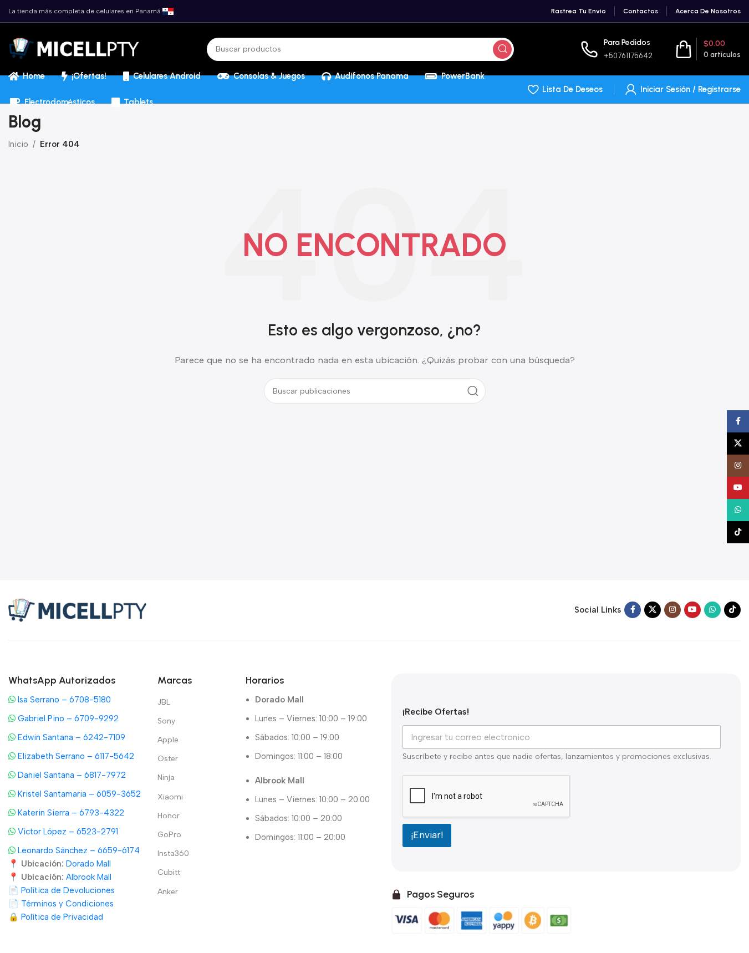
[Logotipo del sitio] (74, 48)
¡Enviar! (427, 834)
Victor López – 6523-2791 (67, 832)
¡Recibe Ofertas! (435, 711)
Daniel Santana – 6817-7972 (71, 775)
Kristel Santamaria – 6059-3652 (78, 794)
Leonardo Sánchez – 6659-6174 (78, 850)
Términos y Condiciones (67, 904)
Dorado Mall (88, 864)
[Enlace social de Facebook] (632, 610)
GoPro (169, 834)
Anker (167, 891)
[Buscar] (502, 49)
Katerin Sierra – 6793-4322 (70, 813)
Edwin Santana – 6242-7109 (70, 737)
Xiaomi (170, 797)
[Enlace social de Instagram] (672, 610)
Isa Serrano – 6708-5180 (63, 700)
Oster (167, 758)
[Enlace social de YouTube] (692, 610)
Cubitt (168, 872)
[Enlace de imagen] (77, 609)
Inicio (18, 144)
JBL (163, 702)
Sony (166, 721)
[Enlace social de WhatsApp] (712, 610)
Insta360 (173, 853)
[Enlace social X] (652, 610)
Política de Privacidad (62, 917)
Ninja (166, 777)
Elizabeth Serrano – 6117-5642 (75, 756)
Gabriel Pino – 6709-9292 (67, 718)
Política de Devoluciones (68, 890)
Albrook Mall (88, 877)
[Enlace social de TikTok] (732, 610)
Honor (168, 816)
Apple (168, 740)
